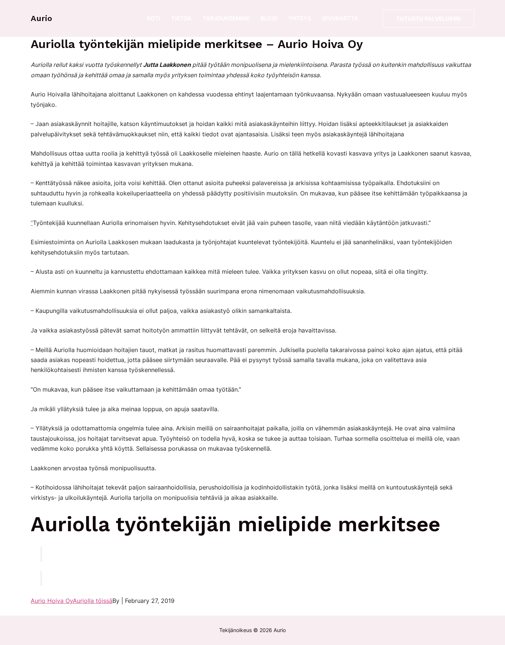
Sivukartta (340, 18)
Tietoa (181, 18)
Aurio (41, 18)
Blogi (269, 18)
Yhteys (299, 18)
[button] (428, 19)
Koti (153, 18)
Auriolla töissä (92, 600)
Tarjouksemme (226, 18)
